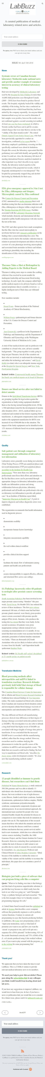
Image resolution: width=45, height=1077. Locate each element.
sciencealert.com (6, 948)
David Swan (11, 604)
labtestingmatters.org (8, 581)
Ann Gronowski (10, 331)
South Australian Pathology (12, 598)
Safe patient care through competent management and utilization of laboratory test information (21, 453)
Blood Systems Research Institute (28, 695)
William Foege (9, 317)
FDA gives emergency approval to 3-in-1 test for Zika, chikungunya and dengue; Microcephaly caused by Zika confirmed (22, 191)
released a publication (28, 232)
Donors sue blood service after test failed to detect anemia (22, 391)
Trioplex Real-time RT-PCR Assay (18, 210)
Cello (17, 920)
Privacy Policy (37, 1055)
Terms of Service (20, 1065)
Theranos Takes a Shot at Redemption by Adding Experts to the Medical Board (21, 266)
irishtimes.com (6, 435)
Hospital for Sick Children (21, 94)
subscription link (20, 977)
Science (12, 909)
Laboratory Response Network (28, 213)
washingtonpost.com (8, 257)
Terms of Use (27, 1055)
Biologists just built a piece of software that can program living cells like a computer (22, 878)
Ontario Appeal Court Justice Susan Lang (17, 135)
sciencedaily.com (6, 763)
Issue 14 (22, 62)
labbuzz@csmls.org (35, 998)
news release (34, 607)
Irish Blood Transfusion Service (25, 396)
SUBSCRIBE (22, 44)
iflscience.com (6, 868)
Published (5, 785)
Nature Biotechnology (20, 785)
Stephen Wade (16, 648)
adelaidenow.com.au (7, 660)
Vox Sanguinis (34, 698)
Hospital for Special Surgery (17, 366)
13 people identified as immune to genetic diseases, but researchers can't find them (21, 780)
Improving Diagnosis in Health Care (16, 499)
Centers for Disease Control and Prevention (21, 198)
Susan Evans (8, 306)
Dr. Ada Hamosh (20, 849)
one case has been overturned (19, 124)
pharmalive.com (6, 381)
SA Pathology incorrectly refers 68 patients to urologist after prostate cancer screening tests (22, 591)
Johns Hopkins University (26, 852)
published (36, 906)
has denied (14, 622)
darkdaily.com (6, 180)
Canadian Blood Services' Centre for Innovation (23, 692)
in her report (25, 141)
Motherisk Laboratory (28, 91)
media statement (26, 201)
